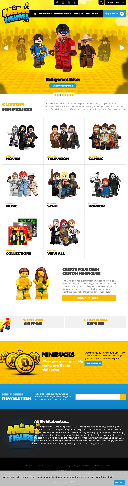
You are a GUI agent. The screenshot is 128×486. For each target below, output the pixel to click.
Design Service (62, 13)
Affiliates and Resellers (103, 466)
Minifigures (45, 13)
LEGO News (92, 13)
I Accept (119, 482)
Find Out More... (89, 298)
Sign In (110, 2)
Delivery (67, 466)
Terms (58, 466)
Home (19, 466)
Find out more (93, 363)
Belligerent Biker (63, 79)
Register (120, 2)
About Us (78, 13)
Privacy (49, 466)
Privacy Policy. (107, 477)
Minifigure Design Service (82, 466)
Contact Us (39, 466)
